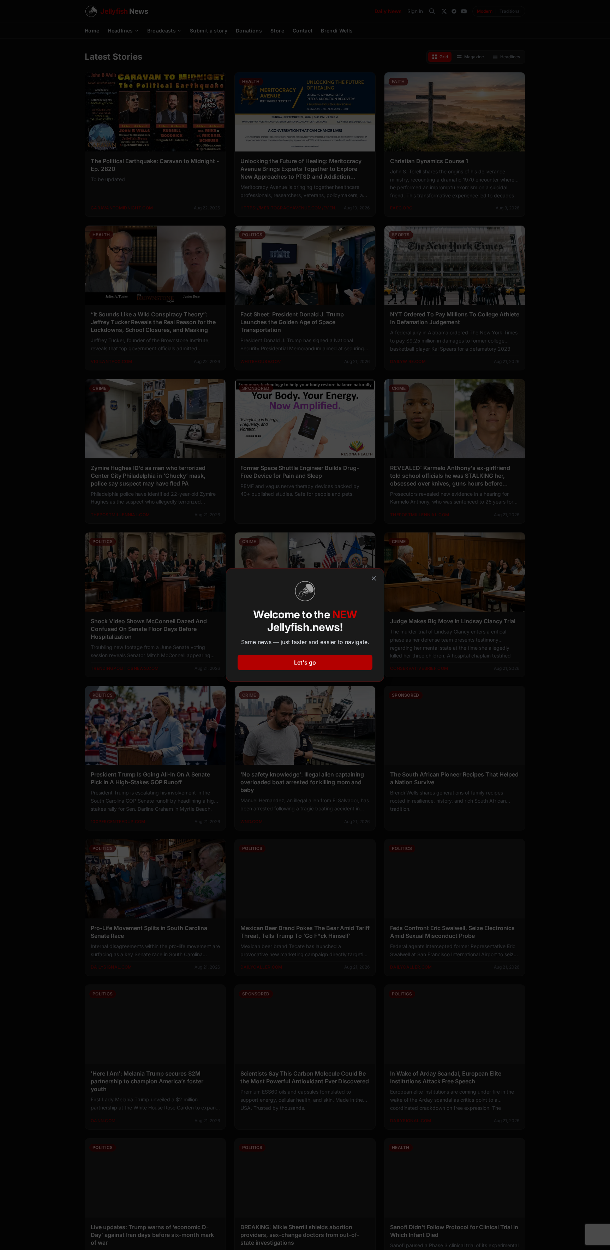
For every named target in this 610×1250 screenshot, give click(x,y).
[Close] (373, 578)
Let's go (305, 662)
